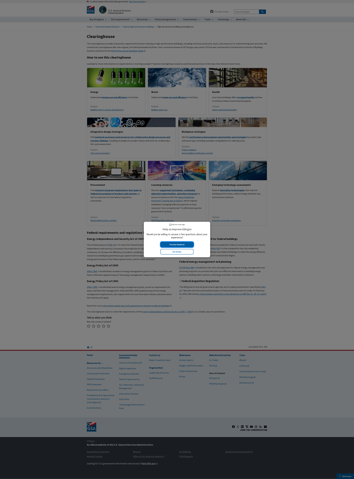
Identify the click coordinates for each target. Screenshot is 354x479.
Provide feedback (177, 244)
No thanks (177, 251)
